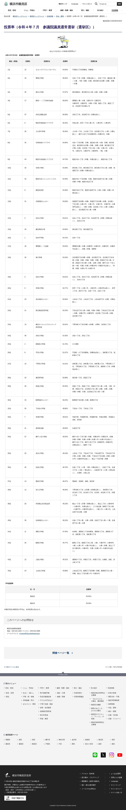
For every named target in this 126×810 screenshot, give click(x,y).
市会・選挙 (60, 16)
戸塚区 (47, 744)
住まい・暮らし (28, 693)
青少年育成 (44, 715)
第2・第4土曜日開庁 (89, 785)
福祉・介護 (61, 693)
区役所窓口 (78, 693)
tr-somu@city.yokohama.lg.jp (30, 633)
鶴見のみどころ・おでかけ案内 (97, 709)
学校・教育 (44, 719)
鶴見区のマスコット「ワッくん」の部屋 (97, 716)
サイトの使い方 (116, 792)
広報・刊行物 (113, 715)
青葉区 (8, 739)
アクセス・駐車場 (88, 773)
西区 (73, 744)
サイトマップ (115, 785)
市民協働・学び (28, 700)
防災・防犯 (9, 688)
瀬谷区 (8, 744)
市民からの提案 (116, 777)
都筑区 (21, 744)
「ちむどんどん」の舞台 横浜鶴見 (97, 700)
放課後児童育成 (45, 711)
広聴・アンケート (114, 719)
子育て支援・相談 (46, 704)
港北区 (100, 739)
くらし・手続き (28, 688)
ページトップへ (63, 674)
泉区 (33, 739)
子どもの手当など (46, 700)
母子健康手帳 (45, 693)
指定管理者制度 (113, 700)
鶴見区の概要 (96, 705)
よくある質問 (115, 773)
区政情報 (50, 16)
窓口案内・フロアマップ (90, 777)
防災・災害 (10, 693)
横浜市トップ (63, 4)
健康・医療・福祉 (63, 688)
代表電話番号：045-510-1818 (16, 792)
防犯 (7, 696)
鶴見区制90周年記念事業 (97, 723)
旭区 (20, 739)
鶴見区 (34, 744)
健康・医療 (61, 696)
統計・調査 (112, 711)
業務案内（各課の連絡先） (91, 781)
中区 (60, 744)
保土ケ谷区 (89, 744)
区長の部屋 (112, 693)
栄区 (113, 739)
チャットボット (87, 4)
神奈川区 (62, 739)
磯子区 (47, 739)
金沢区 (74, 739)
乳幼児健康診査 (45, 696)
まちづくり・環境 (29, 704)
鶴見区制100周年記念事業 (98, 694)
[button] (63, 653)
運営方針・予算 (113, 696)
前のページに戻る (12, 667)
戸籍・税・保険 (28, 696)
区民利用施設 (79, 696)
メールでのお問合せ (89, 789)
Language (114, 781)
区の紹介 (94, 688)
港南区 (87, 739)
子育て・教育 (44, 688)
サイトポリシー (116, 789)
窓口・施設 (78, 688)
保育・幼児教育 (45, 708)
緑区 (100, 744)
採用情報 (111, 704)
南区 (113, 744)
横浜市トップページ (20, 16)
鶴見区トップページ (37, 16)
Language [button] (74, 4)
